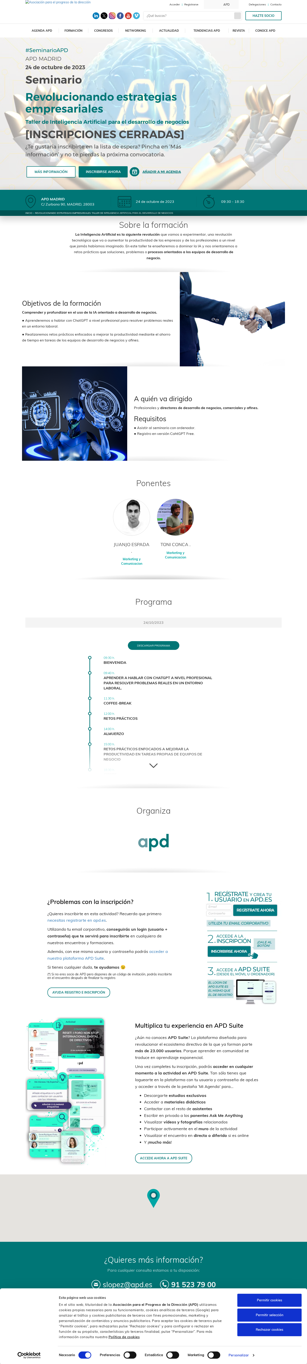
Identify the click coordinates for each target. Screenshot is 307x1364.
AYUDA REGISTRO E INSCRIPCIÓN (78, 992)
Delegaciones (257, 4)
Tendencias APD (207, 30)
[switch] (130, 1355)
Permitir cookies (269, 1300)
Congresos (103, 30)
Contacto (276, 4)
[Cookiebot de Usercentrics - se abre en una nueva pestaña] (29, 1355)
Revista (239, 30)
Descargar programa (153, 645)
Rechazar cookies (269, 1329)
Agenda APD (42, 30)
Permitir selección (269, 1315)
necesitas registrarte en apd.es (76, 920)
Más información (51, 172)
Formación (73, 30)
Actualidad (169, 30)
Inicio (28, 213)
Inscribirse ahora (103, 172)
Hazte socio (263, 16)
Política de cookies (124, 1337)
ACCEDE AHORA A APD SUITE (163, 1158)
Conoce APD (265, 30)
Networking (135, 30)
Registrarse (191, 4)
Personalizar (239, 1355)
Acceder (174, 4)
